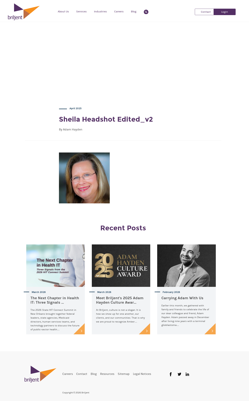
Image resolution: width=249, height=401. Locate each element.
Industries (100, 11)
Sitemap (124, 374)
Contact (206, 11)
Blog (133, 11)
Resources (107, 374)
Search (148, 11)
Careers (118, 11)
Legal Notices (142, 374)
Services (81, 11)
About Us (63, 11)
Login (224, 11)
